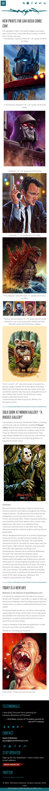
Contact (7, 733)
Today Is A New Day (14, 587)
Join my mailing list (11, 764)
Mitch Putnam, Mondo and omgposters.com (4, 727)
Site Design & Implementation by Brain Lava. (24, 788)
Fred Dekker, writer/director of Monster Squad (13, 727)
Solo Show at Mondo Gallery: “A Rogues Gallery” (22, 415)
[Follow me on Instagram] (28, 2)
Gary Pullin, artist (9, 727)
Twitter (7, 772)
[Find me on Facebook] (32, 3)
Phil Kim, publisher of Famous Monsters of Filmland (17, 727)
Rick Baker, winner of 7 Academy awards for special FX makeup (22, 727)
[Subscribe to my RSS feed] (24, 3)
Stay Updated (11, 752)
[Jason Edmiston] (24, 12)
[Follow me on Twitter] (36, 3)
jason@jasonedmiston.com (15, 741)
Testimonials (11, 706)
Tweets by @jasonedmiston (13, 777)
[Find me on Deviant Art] (40, 3)
